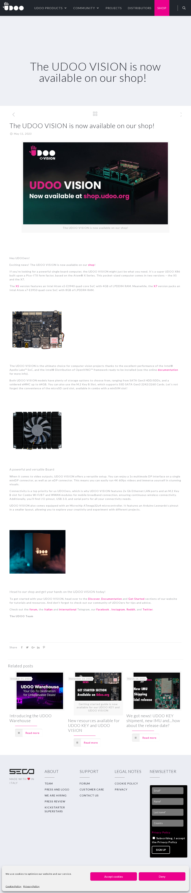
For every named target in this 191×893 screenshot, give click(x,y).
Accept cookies (113, 876)
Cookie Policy (13, 886)
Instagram (118, 609)
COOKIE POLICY (126, 783)
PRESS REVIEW (55, 801)
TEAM (49, 783)
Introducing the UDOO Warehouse (31, 718)
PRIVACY (121, 789)
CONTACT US (89, 795)
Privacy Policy (31, 886)
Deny (162, 876)
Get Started (136, 598)
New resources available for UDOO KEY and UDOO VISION (94, 725)
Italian (48, 609)
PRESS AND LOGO (57, 789)
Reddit (130, 609)
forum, (33, 609)
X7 (155, 286)
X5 (17, 286)
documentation (168, 369)
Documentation (111, 598)
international (67, 609)
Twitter (148, 609)
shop (91, 264)
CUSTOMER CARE (92, 789)
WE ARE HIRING (56, 795)
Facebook (102, 609)
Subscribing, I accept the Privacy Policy (168, 840)
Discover (94, 598)
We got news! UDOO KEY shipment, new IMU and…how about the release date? (153, 720)
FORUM (85, 783)
